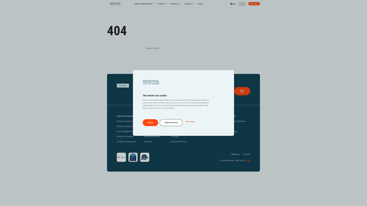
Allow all (150, 123)
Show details (190, 122)
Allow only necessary (171, 123)
